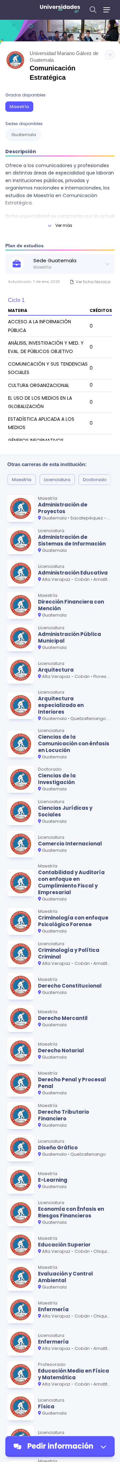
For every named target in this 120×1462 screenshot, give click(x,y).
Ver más (63, 225)
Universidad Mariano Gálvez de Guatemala (64, 56)
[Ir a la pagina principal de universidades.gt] (60, 9)
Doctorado (95, 479)
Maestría (19, 106)
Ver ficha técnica (93, 282)
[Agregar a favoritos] (110, 54)
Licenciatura (57, 479)
